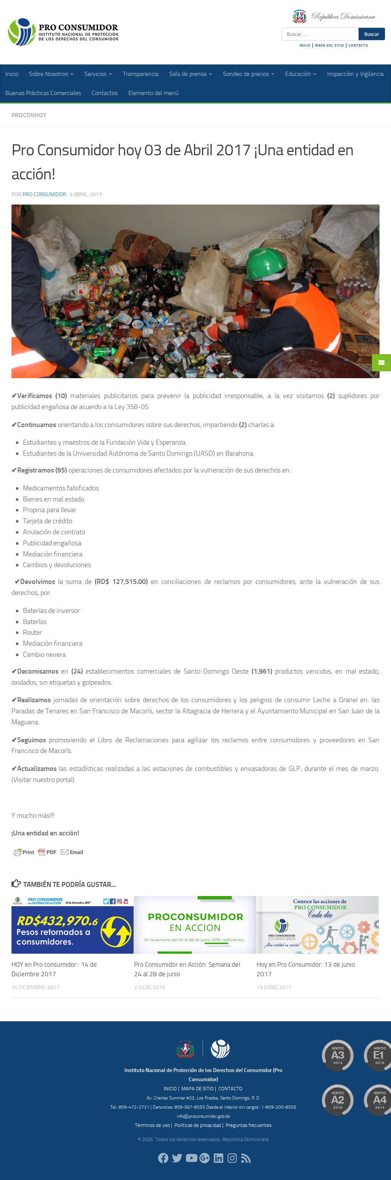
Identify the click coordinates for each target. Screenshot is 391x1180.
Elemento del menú (153, 93)
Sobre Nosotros (48, 73)
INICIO (304, 45)
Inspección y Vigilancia (355, 73)
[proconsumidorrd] (177, 1158)
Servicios (95, 73)
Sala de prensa (188, 73)
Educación (298, 73)
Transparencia (140, 73)
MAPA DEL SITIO (329, 45)
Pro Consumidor (44, 194)
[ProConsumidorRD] (163, 1158)
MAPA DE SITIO (197, 1088)
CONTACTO (358, 45)
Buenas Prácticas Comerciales (43, 93)
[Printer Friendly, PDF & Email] (48, 851)
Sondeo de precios (246, 73)
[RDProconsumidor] (191, 1158)
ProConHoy (29, 115)
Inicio (11, 73)
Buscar (371, 34)
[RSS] (246, 1158)
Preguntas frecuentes (248, 1125)
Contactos (105, 93)
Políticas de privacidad (197, 1125)
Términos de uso (152, 1125)
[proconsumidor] (218, 1158)
